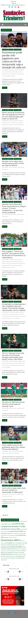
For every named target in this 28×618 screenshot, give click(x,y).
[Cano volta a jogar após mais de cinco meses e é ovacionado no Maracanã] (14, 470)
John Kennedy (15, 263)
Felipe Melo (13, 535)
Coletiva (6, 531)
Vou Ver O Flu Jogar (11, 558)
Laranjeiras (21, 544)
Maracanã (19, 265)
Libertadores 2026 (6, 265)
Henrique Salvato (14, 70)
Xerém (21, 558)
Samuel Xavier (10, 124)
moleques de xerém (6, 550)
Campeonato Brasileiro (13, 526)
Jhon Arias (4, 544)
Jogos (22, 122)
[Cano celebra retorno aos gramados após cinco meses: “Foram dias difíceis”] (14, 427)
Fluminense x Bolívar (15, 314)
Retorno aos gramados (14, 453)
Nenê (13, 552)
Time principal (17, 49)
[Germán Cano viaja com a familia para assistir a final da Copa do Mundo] (14, 143)
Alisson (22, 70)
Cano (3, 72)
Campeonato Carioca (10, 529)
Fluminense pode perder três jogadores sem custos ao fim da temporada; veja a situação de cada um (14, 60)
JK (5, 316)
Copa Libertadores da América (18, 533)
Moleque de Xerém (21, 548)
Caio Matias (13, 451)
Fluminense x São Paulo (16, 363)
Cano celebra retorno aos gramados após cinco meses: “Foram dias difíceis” (13, 447)
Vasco (3, 558)
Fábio (21, 120)
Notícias (11, 49)
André (3, 524)
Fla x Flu (13, 537)
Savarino (8, 267)
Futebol (17, 72)
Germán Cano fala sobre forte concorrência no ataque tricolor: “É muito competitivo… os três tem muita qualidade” (14, 208)
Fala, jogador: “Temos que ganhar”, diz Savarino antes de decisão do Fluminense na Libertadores (13, 254)
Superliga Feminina (12, 556)
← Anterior (4, 515)
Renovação (8, 76)
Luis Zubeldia (14, 265)
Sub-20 (3, 556)
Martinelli (4, 124)
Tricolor (13, 267)
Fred (9, 543)
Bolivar (22, 312)
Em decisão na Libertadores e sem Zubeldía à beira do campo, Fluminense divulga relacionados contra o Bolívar (14, 307)
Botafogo (9, 524)
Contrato (7, 72)
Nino (18, 552)
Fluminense (12, 72)
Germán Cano (5, 74)
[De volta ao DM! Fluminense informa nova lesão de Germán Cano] (14, 384)
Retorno (10, 496)
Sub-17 (22, 554)
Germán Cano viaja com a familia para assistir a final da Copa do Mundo (13, 163)
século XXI (15, 124)
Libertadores (22, 263)
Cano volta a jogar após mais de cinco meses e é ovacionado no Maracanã (14, 490)
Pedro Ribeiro (14, 167)
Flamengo (7, 537)
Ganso (20, 72)
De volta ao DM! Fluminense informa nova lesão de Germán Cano (13, 404)
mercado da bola (12, 74)
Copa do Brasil (16, 531)
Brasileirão (22, 361)
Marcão (6, 549)
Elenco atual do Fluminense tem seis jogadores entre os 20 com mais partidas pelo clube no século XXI (13, 115)
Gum (19, 122)
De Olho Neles (5, 535)
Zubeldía (13, 76)
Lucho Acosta (22, 316)
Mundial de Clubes (17, 550)
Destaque (5, 49)
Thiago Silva (21, 124)
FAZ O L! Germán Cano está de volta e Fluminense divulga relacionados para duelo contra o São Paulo (13, 356)
